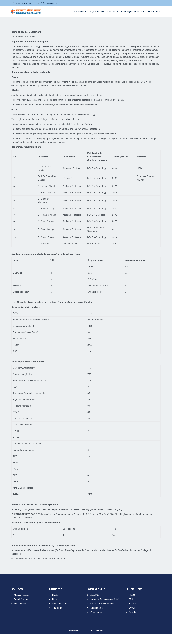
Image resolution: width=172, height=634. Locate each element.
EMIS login (126, 11)
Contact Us (153, 11)
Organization (96, 11)
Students (112, 11)
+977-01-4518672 (23, 3)
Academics (79, 11)
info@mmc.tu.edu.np (48, 3)
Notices (138, 11)
